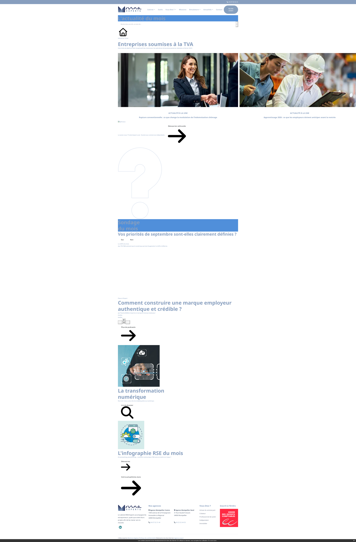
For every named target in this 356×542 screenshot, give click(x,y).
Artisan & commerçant (207, 510)
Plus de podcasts (128, 327)
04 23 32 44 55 (181, 522)
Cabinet (150, 10)
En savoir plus (212, 540)
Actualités (207, 10)
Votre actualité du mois (131, 477)
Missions (182, 10)
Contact (219, 10)
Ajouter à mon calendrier (131, 51)
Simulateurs (194, 10)
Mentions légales (133, 538)
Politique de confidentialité (147, 538)
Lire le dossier (127, 405)
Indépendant (204, 520)
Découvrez (125, 461)
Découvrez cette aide (177, 126)
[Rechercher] (237, 24)
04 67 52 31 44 (155, 522)
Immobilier (203, 523)
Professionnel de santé (208, 517)
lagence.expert (178, 538)
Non (131, 240)
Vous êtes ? (170, 10)
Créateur (203, 513)
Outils (160, 10)
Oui (122, 240)
